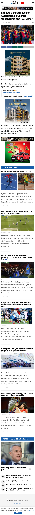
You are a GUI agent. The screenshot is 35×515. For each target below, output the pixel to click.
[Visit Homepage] (17, 2)
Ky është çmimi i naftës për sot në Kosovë (18, 485)
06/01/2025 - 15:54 (5, 22)
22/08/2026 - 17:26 (6, 232)
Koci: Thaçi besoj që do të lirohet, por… (13, 468)
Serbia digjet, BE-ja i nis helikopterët (17, 481)
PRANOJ (17, 513)
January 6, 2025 (27, 96)
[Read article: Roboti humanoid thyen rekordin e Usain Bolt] (17, 181)
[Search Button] (2, 2)
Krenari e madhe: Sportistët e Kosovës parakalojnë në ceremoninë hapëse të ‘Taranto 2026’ (17, 258)
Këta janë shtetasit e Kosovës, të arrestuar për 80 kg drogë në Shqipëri (19, 476)
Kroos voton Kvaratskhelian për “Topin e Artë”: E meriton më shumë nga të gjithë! (17, 394)
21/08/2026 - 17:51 (6, 414)
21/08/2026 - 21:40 (6, 325)
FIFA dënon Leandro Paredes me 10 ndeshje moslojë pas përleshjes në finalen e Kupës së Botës (16, 304)
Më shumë (6, 205)
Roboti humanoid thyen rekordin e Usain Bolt (16, 171)
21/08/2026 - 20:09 (6, 370)
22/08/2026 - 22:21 (6, 191)
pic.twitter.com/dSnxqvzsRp (11, 93)
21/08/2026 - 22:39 (6, 279)
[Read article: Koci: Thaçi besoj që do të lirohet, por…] (17, 453)
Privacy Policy (17, 504)
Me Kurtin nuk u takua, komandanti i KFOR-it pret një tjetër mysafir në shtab (19, 489)
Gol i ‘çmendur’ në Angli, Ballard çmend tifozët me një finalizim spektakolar (17, 212)
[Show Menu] (33, 2)
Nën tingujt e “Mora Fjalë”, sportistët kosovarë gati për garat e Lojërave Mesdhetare (17, 350)
